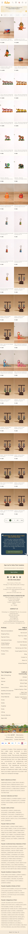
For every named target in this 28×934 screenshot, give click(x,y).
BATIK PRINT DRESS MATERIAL (16, 856)
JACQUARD (4, 812)
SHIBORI (15, 816)
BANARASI (8, 820)
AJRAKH (11, 810)
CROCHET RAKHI (5, 784)
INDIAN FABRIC (5, 826)
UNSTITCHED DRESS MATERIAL (9, 846)
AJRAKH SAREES (21, 874)
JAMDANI (18, 812)
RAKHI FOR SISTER (15, 790)
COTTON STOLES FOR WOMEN (15, 894)
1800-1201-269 (12, 615)
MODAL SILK (4, 816)
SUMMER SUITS (15, 800)
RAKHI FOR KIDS (6, 788)
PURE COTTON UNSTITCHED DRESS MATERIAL (14, 868)
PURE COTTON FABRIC (19, 828)
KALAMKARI (4, 810)
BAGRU (8, 818)
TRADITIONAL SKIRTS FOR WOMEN (10, 925)
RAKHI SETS (23, 786)
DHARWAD (4, 814)
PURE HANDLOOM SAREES (8, 874)
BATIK (10, 816)
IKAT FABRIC (9, 834)
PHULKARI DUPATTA (7, 890)
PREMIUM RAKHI (15, 784)
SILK (16, 818)
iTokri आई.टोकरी (10, 735)
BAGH (12, 818)
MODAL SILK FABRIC (11, 838)
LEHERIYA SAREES (6, 882)
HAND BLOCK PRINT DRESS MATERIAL (11, 858)
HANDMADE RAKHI (6, 782)
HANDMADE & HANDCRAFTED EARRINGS (12, 919)
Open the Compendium (14, 551)
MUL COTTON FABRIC (7, 830)
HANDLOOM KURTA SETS (8, 904)
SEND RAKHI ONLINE (18, 782)
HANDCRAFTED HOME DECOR (9, 908)
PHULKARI (11, 814)
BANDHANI (17, 810)
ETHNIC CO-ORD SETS (15, 906)
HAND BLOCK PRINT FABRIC (8, 832)
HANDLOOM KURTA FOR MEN (15, 915)
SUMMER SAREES (16, 798)
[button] (2, 2)
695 (18, 520)
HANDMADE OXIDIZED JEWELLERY (10, 921)
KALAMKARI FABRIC (19, 834)
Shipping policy (9, 739)
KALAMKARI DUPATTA (13, 892)
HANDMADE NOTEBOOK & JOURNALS (11, 923)
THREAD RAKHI (15, 786)
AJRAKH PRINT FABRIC (16, 826)
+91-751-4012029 (8, 621)
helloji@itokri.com (20, 623)
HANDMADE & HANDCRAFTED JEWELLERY (12, 917)
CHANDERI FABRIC (19, 830)
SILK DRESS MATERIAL (18, 864)
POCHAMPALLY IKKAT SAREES (14, 880)
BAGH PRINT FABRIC (6, 828)
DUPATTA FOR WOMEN (7, 888)
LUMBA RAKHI (15, 788)
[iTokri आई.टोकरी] (7, 2)
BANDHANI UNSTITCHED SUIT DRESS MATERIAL (14, 866)
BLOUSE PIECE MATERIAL (19, 927)
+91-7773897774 (14, 618)
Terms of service (19, 737)
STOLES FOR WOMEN (20, 888)
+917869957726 (13, 612)
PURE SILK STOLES (6, 896)
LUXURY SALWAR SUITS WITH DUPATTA (11, 902)
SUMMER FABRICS (6, 798)
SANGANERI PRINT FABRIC (8, 836)
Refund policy (19, 735)
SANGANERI (11, 812)
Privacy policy (9, 737)
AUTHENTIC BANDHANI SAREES (9, 876)
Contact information (19, 739)
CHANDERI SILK (19, 814)
